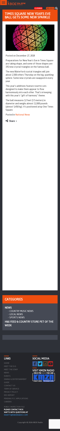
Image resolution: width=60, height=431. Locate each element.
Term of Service (11, 389)
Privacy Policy (11, 392)
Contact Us (9, 385)
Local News (16, 314)
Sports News (17, 317)
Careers (8, 402)
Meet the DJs (10, 366)
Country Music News (21, 311)
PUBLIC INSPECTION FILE (14, 407)
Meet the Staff (11, 369)
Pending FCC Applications (16, 398)
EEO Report (9, 395)
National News (22, 114)
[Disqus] (30, 164)
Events (7, 376)
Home (6, 363)
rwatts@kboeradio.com (16, 415)
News (8, 307)
